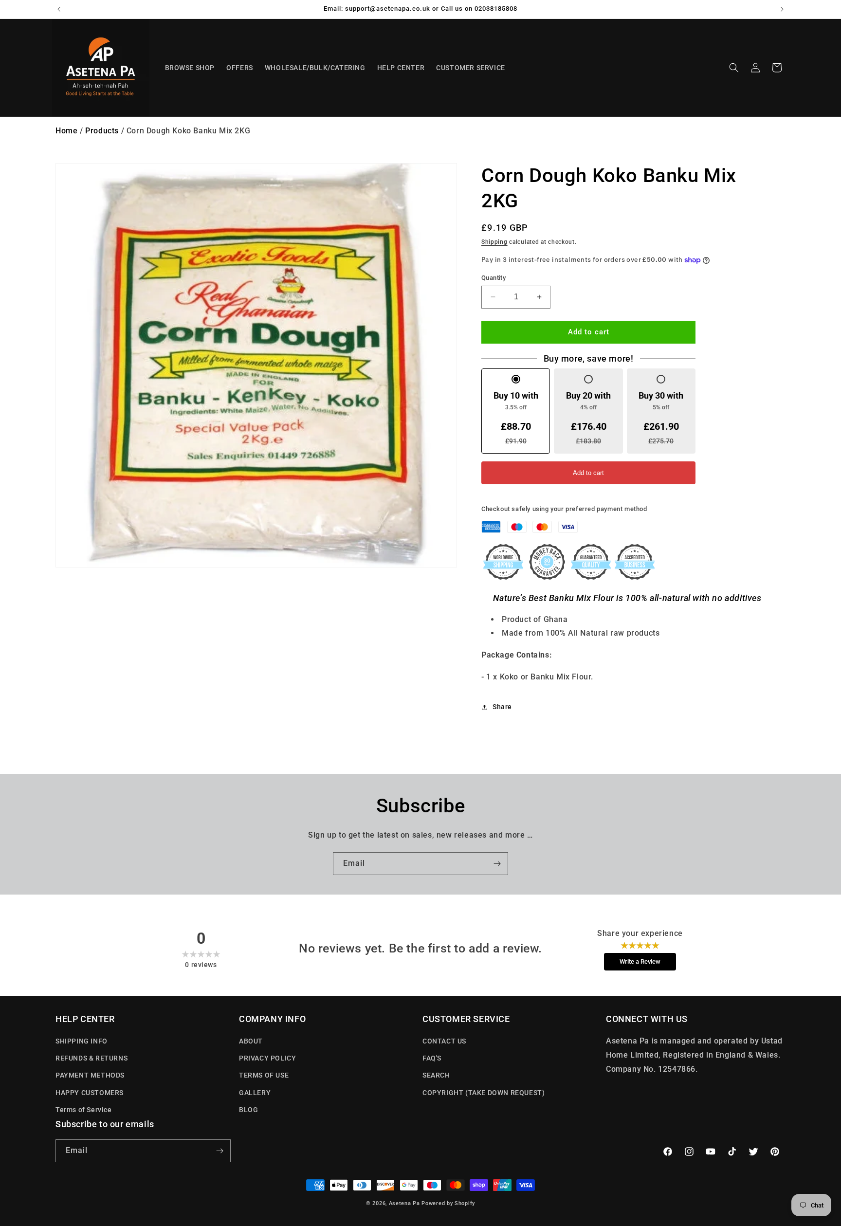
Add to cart (588, 472)
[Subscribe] (497, 863)
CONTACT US (444, 1041)
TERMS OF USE (264, 1075)
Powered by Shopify (448, 1203)
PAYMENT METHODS (90, 1075)
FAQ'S (431, 1058)
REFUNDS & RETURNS (91, 1058)
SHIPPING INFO (81, 1041)
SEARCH (436, 1075)
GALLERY (255, 1093)
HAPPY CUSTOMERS (89, 1093)
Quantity (493, 277)
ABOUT (251, 1041)
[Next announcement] (782, 9)
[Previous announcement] (59, 9)
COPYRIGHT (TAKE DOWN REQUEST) (483, 1093)
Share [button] (502, 707)
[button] (734, 67)
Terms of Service (83, 1110)
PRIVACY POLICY (267, 1058)
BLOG (248, 1110)
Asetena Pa (404, 1203)
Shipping (494, 241)
